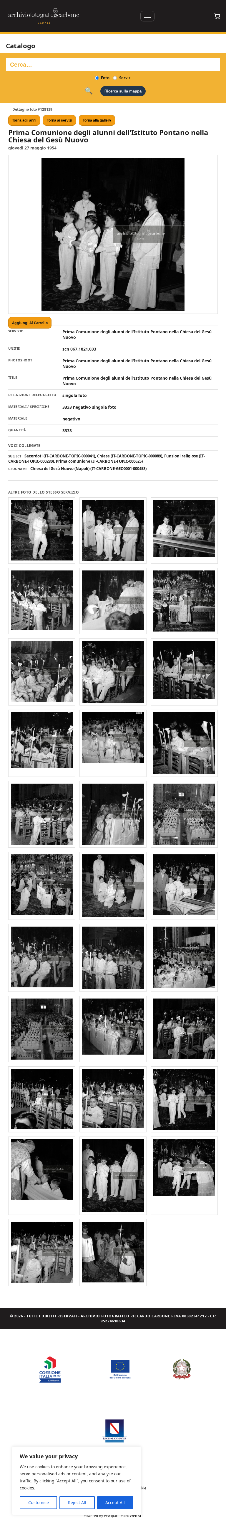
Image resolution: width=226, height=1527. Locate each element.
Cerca (89, 91)
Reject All (77, 1502)
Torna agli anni (24, 120)
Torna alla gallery (97, 120)
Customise (38, 1502)
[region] (76, 1481)
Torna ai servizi (59, 120)
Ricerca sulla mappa (123, 91)
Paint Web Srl (131, 1515)
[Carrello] (217, 16)
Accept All (115, 1502)
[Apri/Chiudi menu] (147, 16)
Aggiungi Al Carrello (30, 322)
